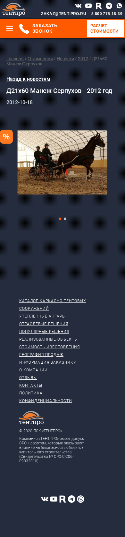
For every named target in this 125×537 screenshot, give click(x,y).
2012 (83, 58)
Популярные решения (44, 331)
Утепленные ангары (42, 316)
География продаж (41, 354)
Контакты (30, 385)
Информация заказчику (47, 362)
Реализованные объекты (48, 339)
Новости (65, 58)
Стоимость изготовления (49, 347)
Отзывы (28, 378)
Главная (15, 58)
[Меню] (9, 28)
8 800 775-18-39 (106, 14)
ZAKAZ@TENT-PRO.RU (63, 14)
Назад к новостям (28, 79)
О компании (40, 58)
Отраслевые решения (43, 324)
